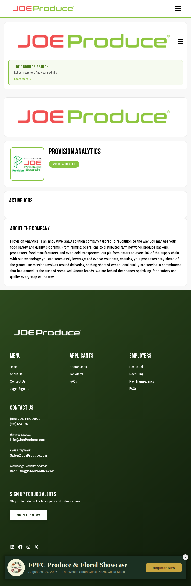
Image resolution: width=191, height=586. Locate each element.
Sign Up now (28, 515)
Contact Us (17, 381)
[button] (177, 9)
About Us (16, 374)
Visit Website (64, 164)
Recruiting (136, 374)
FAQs (73, 381)
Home (14, 367)
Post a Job (136, 367)
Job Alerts (76, 374)
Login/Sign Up (19, 388)
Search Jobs (78, 367)
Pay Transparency (141, 381)
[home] (43, 8)
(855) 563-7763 (19, 424)
